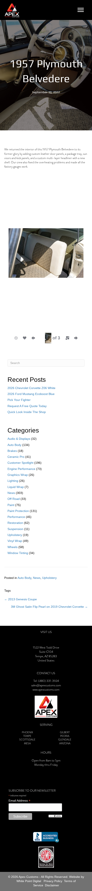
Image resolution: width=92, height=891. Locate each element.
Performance (16, 517)
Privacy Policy (53, 881)
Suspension (15, 529)
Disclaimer (52, 885)
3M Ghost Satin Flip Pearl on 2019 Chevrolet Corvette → (49, 606)
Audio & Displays (18, 438)
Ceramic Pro (15, 456)
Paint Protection (18, 511)
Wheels (12, 547)
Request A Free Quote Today (27, 406)
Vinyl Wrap (14, 541)
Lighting (12, 480)
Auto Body (14, 445)
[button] (67, 338)
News (11, 493)
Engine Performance (21, 469)
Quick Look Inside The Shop (26, 412)
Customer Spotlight (20, 462)
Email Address (19, 801)
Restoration (15, 522)
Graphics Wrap (17, 475)
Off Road (13, 498)
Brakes (12, 451)
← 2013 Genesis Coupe (20, 599)
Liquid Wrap (15, 487)
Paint (10, 505)
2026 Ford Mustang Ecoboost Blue (31, 394)
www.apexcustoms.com (46, 690)
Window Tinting (17, 553)
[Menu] (81, 10)
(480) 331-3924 (48, 681)
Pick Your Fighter (19, 400)
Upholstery (14, 535)
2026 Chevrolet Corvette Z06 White (31, 388)
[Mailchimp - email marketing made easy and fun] (55, 816)
